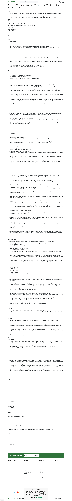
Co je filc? (41, 478)
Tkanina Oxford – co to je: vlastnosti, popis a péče (43, 476)
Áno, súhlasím (39, 497)
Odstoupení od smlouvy (27, 462)
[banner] (13, 2)
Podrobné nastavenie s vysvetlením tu (36, 498)
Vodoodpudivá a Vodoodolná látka (43, 486)
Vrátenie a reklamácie (27, 468)
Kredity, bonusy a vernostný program (28, 473)
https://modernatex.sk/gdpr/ (43, 335)
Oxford (40, 471)
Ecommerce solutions (57, 498)
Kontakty (25, 461)
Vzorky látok (41, 461)
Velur (40, 473)
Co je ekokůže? (42, 477)
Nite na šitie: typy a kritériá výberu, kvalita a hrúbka (43, 482)
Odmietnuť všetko (32, 497)
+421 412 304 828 (41, 1)
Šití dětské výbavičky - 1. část (43, 479)
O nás (25, 470)
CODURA (41, 474)
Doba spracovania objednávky (28, 469)
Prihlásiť (36, 455)
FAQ (24, 471)
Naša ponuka (41, 462)
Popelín (41, 467)
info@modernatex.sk (56, 455)
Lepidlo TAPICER (42, 472)
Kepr (40, 470)
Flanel (40, 468)
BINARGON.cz (62, 498)
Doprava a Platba (26, 467)
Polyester (41, 469)
